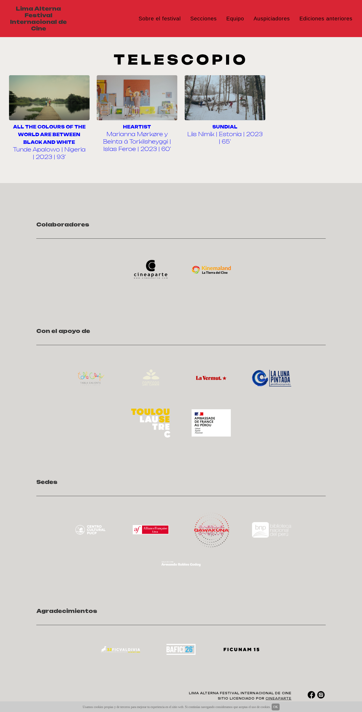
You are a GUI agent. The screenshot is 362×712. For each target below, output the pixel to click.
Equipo (235, 18)
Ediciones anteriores (325, 18)
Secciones (203, 18)
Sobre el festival (160, 18)
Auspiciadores (272, 18)
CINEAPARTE (279, 698)
